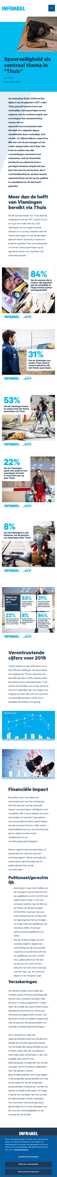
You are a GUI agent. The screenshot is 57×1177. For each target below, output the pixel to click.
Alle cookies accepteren (28, 1172)
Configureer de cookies (28, 1157)
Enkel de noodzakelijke (28, 1164)
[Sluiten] (53, 1140)
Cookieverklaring (21, 1150)
